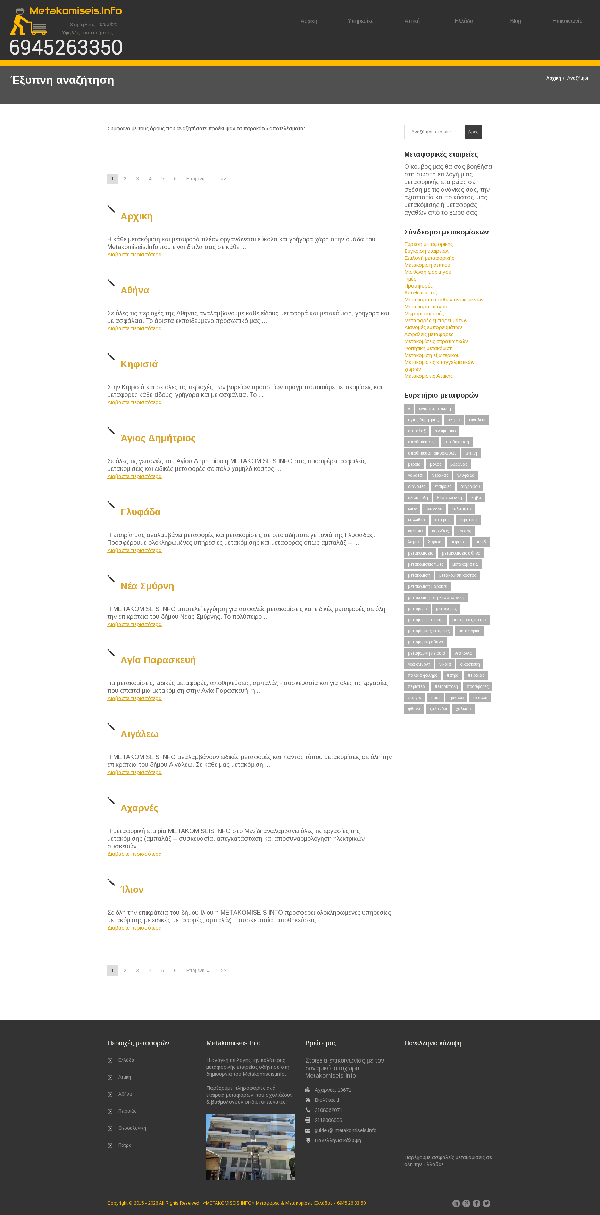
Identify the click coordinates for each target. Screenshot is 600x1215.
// (409, 408)
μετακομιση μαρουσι (427, 586)
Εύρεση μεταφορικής (428, 244)
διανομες (416, 486)
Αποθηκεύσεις (420, 293)
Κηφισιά (139, 364)
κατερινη (442, 519)
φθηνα (414, 708)
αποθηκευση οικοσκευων (432, 453)
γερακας (440, 475)
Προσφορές (418, 286)
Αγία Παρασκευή (158, 660)
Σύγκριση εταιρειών (427, 251)
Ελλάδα (464, 21)
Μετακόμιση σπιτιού (427, 265)
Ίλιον (132, 889)
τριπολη (480, 697)
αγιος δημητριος (423, 419)
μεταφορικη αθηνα (425, 642)
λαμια (413, 542)
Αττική (412, 21)
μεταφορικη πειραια (426, 653)
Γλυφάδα (140, 512)
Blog (515, 21)
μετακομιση (419, 575)
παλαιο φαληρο (423, 675)
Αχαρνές (139, 808)
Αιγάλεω (139, 734)
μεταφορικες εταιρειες (429, 631)
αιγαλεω (477, 419)
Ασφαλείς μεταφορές (428, 334)
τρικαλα (456, 697)
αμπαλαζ (417, 430)
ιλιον (412, 508)
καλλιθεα (416, 519)
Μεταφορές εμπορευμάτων (436, 320)
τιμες (435, 697)
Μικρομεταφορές (424, 313)
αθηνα (454, 419)
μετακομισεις (420, 553)
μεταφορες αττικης (425, 619)
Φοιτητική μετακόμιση (428, 348)
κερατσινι (468, 519)
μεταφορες (446, 608)
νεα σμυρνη (419, 664)
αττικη (471, 453)
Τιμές (410, 279)
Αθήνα (134, 290)
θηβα (476, 497)
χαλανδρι (438, 708)
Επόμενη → (198, 178)
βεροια (414, 464)
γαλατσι (415, 475)
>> (223, 178)
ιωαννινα (434, 508)
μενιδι (481, 542)
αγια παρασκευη (435, 408)
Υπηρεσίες (361, 21)
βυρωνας (458, 464)
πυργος (415, 697)
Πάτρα (125, 1145)
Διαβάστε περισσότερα (134, 254)
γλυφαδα (466, 475)
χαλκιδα (463, 708)
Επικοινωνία (567, 21)
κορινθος (440, 531)
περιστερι (417, 686)
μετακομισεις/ (465, 564)
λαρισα (435, 542)
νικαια (445, 664)
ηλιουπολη (418, 497)
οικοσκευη (470, 664)
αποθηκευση (456, 442)
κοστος (464, 531)
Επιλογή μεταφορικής (429, 258)
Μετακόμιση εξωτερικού (432, 355)
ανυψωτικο (445, 430)
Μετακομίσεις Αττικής (428, 376)
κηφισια (415, 531)
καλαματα (461, 508)
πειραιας (476, 675)
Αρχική (309, 21)
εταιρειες (442, 486)
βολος (435, 464)
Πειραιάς (127, 1111)
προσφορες (478, 686)
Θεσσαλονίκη (132, 1128)
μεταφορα (417, 608)
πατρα (453, 675)
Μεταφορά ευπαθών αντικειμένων (444, 299)
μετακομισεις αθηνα (461, 553)
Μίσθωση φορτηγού (427, 272)
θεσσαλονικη (449, 497)
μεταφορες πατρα (469, 619)
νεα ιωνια (464, 653)
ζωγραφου (470, 486)
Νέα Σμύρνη (147, 586)
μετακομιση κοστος (457, 575)
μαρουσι (459, 542)
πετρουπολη (446, 686)
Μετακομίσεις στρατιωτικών (436, 341)
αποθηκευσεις (421, 442)
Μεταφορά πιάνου (425, 306)
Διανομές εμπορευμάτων (433, 327)
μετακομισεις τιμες (425, 564)
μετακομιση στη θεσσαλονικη (436, 597)
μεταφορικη (470, 631)
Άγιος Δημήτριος (158, 438)
